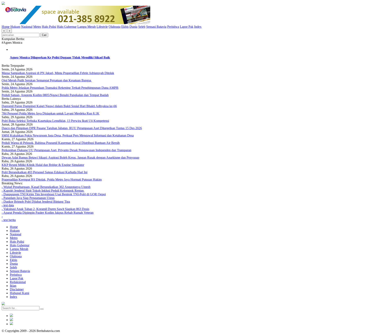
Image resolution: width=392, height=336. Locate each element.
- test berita (9, 220)
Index (198, 26)
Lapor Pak (186, 26)
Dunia (133, 26)
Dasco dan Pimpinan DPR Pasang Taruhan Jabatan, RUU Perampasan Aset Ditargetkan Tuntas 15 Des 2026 (72, 128)
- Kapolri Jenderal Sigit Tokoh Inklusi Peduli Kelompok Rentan (43, 190)
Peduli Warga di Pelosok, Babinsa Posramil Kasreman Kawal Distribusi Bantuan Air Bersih (61, 143)
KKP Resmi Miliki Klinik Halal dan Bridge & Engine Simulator (43, 165)
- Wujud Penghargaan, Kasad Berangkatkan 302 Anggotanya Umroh (46, 187)
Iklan (13, 285)
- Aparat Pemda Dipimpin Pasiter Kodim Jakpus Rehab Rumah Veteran (48, 212)
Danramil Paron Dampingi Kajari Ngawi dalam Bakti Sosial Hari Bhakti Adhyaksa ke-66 (59, 106)
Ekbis (125, 26)
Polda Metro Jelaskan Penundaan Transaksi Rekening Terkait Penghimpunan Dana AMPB (60, 87)
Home (6, 26)
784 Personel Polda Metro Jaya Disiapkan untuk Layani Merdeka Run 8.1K (50, 113)
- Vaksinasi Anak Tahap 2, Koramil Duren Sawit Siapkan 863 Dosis (45, 209)
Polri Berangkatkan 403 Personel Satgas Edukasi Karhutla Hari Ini (44, 172)
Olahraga (114, 26)
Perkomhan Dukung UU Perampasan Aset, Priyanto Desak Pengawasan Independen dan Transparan (66, 150)
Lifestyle (102, 26)
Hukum (15, 26)
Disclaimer (17, 289)
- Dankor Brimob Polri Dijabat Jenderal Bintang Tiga (36, 201)
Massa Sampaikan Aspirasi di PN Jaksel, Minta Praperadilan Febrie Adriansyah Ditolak (58, 73)
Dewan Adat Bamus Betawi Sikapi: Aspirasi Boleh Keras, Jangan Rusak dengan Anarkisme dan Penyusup (70, 157)
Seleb (141, 26)
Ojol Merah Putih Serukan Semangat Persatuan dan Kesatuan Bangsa (47, 80)
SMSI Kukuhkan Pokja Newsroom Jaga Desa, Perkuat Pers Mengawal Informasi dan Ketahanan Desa (68, 135)
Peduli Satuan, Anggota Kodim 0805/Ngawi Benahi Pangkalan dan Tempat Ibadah (55, 95)
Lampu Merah (86, 26)
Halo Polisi (49, 26)
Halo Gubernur (67, 26)
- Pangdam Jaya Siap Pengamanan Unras (28, 198)
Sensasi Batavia (156, 26)
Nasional (26, 26)
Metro (37, 26)
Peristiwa (173, 26)
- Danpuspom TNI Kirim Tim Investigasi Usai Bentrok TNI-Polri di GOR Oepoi (54, 194)
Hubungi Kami (19, 293)
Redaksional (18, 282)
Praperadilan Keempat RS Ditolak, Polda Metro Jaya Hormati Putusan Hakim (52, 179)
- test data (8, 205)
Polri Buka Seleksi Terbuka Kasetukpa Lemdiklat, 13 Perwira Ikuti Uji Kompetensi (55, 120)
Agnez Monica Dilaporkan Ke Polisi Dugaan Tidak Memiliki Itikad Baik (60, 57)
